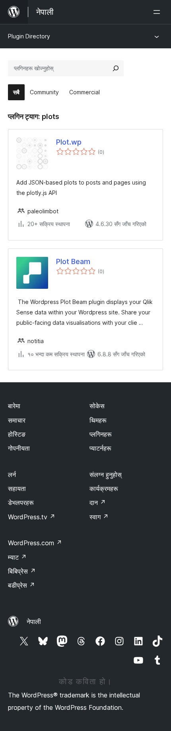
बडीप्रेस (21, 585)
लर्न (12, 475)
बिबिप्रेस (22, 571)
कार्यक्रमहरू (103, 489)
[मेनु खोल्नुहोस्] (158, 12)
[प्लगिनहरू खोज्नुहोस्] (116, 68)
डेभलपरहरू (21, 503)
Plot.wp (69, 142)
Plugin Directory (29, 36)
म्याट (17, 557)
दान (97, 503)
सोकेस (97, 406)
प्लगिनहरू (100, 434)
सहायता (17, 489)
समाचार (16, 420)
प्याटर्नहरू (100, 448)
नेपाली (34, 622)
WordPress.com (35, 543)
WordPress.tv (31, 517)
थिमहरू (98, 420)
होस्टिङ (16, 434)
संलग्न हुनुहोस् (105, 475)
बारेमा (14, 406)
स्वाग (99, 517)
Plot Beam (73, 261)
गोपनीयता (19, 448)
